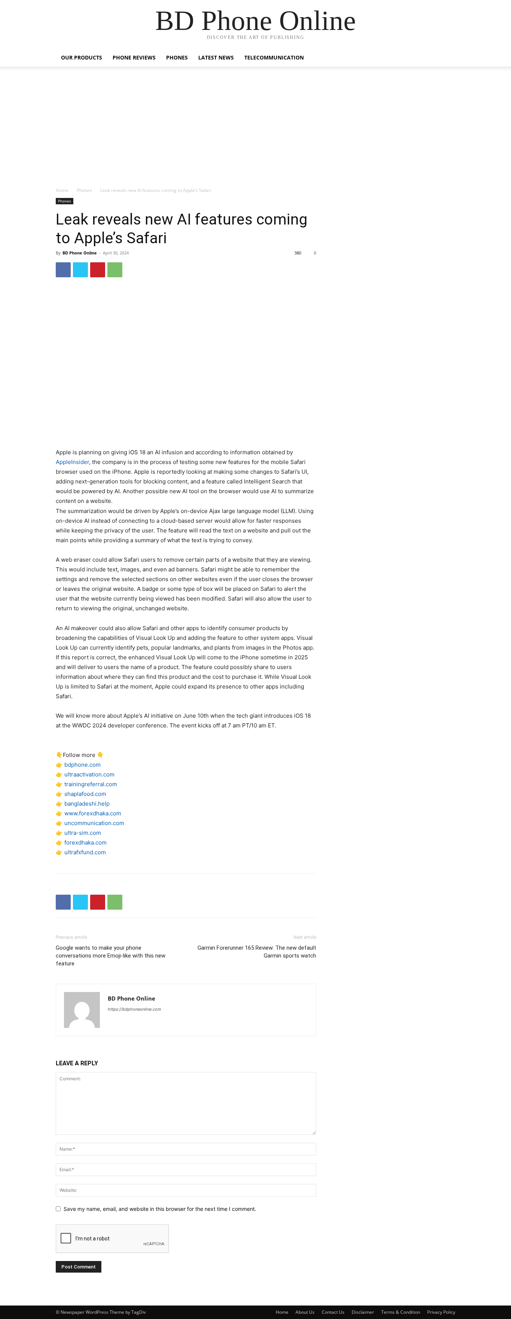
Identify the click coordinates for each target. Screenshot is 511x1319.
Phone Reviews (134, 57)
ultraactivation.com (89, 774)
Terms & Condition (400, 1312)
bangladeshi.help (87, 803)
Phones (177, 57)
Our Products (81, 57)
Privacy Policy (441, 1312)
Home (62, 190)
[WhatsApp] (114, 269)
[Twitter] (80, 269)
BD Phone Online (79, 253)
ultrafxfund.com (85, 852)
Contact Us (333, 1312)
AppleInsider (72, 461)
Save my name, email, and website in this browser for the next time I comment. (160, 1209)
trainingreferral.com (90, 784)
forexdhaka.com (85, 842)
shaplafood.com (85, 793)
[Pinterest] (97, 269)
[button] (446, 58)
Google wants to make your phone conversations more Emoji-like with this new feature (110, 955)
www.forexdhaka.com (92, 813)
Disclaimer (363, 1312)
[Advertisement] (255, 130)
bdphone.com (82, 764)
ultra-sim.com (82, 832)
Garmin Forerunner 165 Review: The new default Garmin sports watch (257, 951)
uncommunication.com (94, 823)
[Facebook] (63, 269)
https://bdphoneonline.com (134, 1009)
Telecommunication (274, 57)
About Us (305, 1312)
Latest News (216, 57)
